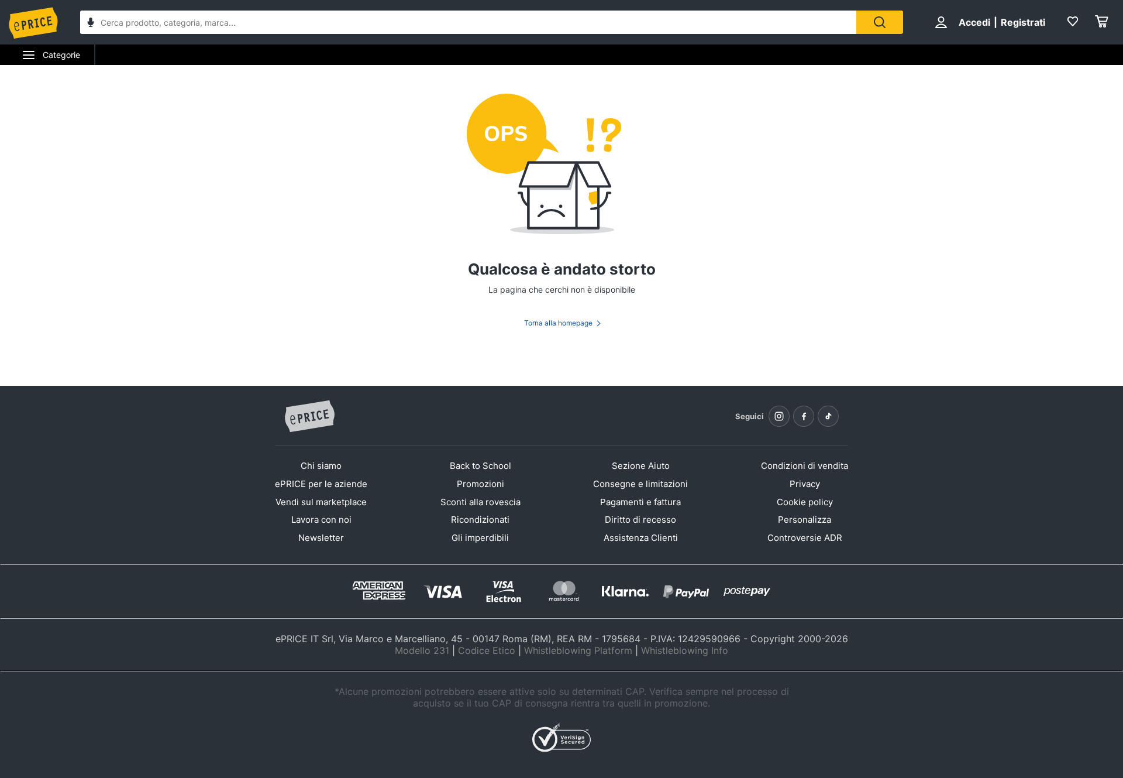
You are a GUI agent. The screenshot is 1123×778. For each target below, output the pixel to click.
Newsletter (321, 537)
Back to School (480, 465)
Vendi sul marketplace (321, 502)
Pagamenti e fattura (640, 502)
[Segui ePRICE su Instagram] (779, 416)
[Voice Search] (90, 24)
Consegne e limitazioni (640, 483)
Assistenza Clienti (641, 537)
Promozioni (480, 483)
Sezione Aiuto (641, 465)
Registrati (1023, 22)
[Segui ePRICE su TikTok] (828, 416)
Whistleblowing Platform (578, 650)
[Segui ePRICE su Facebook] (803, 416)
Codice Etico (486, 650)
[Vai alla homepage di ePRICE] (309, 417)
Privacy (805, 483)
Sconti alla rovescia (480, 502)
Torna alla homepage (558, 322)
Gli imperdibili (480, 537)
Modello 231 (422, 650)
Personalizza (804, 519)
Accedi (974, 22)
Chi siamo (321, 465)
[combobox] (468, 22)
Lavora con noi (321, 519)
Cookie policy (805, 502)
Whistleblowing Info (684, 650)
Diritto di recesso (640, 519)
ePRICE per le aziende (321, 483)
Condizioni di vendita (804, 465)
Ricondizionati (480, 519)
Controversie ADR (804, 537)
